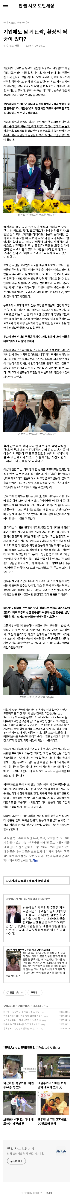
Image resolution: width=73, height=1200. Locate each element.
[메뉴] (6, 5)
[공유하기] (17, 992)
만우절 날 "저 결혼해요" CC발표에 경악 (21, 1024)
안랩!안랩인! (24, 1005)
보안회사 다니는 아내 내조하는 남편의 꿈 (22, 1020)
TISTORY (37, 1192)
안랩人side (9, 1005)
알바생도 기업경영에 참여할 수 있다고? (21, 1028)
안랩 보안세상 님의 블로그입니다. (25, 1153)
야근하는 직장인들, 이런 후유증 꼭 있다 (21, 1011)
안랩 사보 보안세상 (36, 5)
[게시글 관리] (22, 992)
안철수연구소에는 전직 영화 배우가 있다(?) (23, 1016)
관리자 (49, 1192)
